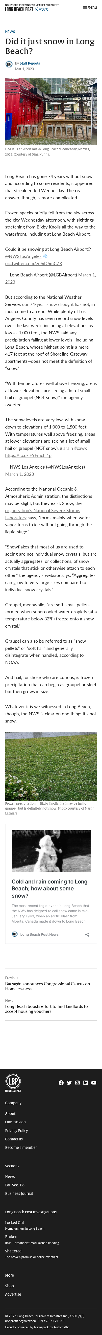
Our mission (15, 1122)
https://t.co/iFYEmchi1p (28, 455)
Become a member (21, 1147)
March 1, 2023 (19, 474)
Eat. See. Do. (15, 1185)
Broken (32, 1240)
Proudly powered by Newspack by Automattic (37, 1327)
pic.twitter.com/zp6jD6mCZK (33, 263)
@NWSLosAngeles (23, 256)
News (10, 31)
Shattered (31, 1254)
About (10, 1113)
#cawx (80, 448)
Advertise (13, 1294)
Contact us (14, 1139)
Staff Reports (30, 63)
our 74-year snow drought (48, 304)
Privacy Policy (16, 1131)
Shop (9, 1286)
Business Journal (19, 1193)
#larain (66, 448)
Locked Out (24, 1226)
